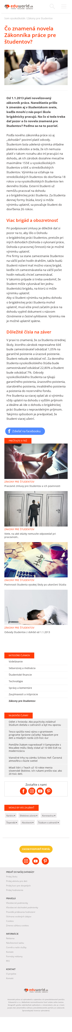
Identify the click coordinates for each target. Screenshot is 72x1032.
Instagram (26, 863)
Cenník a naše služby (16, 947)
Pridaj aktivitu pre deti (16, 881)
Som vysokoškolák (14, 18)
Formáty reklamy (14, 956)
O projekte (11, 973)
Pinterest (46, 863)
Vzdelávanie (16, 661)
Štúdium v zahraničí (48, 822)
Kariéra (10, 815)
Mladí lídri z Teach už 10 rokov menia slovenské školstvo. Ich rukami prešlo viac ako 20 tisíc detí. (35, 770)
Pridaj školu (11, 876)
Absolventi (27, 822)
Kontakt (9, 951)
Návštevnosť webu (15, 942)
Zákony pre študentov (40, 18)
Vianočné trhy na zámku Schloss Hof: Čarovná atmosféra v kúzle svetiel (35, 759)
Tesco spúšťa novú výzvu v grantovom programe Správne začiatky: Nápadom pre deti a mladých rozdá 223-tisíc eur (33, 734)
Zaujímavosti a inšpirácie (23, 694)
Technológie (16, 681)
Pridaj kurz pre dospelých (18, 885)
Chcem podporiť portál (36, 849)
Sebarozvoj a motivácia (22, 668)
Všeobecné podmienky (17, 902)
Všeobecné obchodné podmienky (22, 907)
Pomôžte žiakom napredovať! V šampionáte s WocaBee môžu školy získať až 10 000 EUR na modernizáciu (35, 748)
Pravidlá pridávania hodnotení (20, 911)
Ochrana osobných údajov (18, 916)
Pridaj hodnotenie (14, 890)
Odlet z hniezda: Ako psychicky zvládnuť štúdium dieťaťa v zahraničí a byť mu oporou (35, 723)
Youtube (36, 863)
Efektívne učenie (28, 815)
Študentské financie (20, 674)
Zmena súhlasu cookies (17, 925)
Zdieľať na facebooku (26, 431)
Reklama (10, 938)
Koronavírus (48, 815)
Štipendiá (11, 822)
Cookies (10, 921)
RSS (8, 960)
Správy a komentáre (20, 688)
